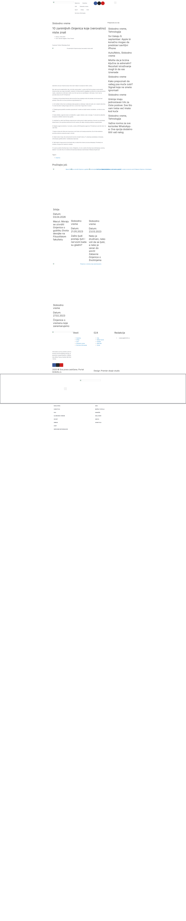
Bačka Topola (99, 409)
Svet (88, 9)
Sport (76, 9)
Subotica (84, 3)
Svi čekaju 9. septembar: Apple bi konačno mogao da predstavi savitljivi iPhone (119, 42)
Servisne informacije (80, 13)
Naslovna (77, 3)
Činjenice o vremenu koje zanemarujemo (61, 323)
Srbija (82, 9)
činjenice (58, 157)
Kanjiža (97, 412)
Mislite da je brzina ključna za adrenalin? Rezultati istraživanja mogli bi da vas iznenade (119, 66)
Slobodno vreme (84, 6)
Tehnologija (114, 31)
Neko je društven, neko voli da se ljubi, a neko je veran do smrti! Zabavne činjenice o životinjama (97, 248)
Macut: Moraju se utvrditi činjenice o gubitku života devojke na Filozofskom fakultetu (61, 230)
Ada (96, 405)
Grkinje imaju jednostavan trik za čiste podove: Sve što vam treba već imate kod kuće (120, 105)
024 (76, 6)
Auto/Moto (114, 52)
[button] (115, 2)
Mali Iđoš (98, 415)
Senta (97, 419)
